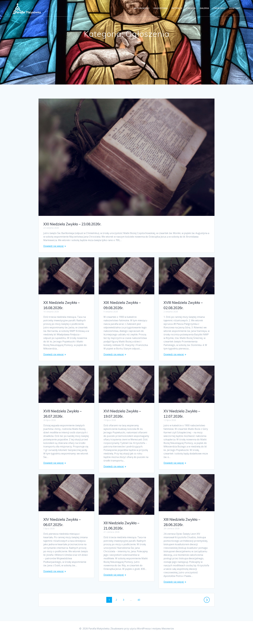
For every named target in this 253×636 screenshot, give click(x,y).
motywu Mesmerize (163, 628)
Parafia (191, 8)
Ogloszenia (160, 8)
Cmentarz (219, 8)
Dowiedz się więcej (53, 246)
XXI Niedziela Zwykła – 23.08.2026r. (72, 224)
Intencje (177, 8)
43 (139, 599)
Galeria (204, 8)
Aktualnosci (141, 8)
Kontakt (235, 8)
